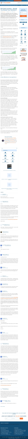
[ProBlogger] (5, 3)
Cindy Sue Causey (4, 231)
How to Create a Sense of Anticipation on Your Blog (9, 170)
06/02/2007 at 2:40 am (7, 225)
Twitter (11, 142)
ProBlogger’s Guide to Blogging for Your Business (20, 431)
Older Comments (3, 406)
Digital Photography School (7, 36)
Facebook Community (23, 2)
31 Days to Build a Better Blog (18, 429)
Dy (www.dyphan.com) (5, 224)
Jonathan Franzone (4, 343)
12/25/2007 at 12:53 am (8, 401)
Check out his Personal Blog (17, 0)
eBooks (8, 5)
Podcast (6, 5)
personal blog (6, 141)
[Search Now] (26, 5)
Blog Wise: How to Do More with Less (19, 432)
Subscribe (21, 418)
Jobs (12, 5)
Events (17, 5)
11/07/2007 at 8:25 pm (6, 389)
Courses (15, 5)
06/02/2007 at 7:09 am (6, 255)
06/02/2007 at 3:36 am (5, 232)
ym (2, 378)
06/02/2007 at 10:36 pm (5, 276)
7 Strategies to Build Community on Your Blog (6, 432)
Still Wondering (12, 140)
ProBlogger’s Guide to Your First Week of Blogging (20, 430)
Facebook (13, 142)
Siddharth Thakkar (4, 254)
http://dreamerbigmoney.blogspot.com (6, 385)
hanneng (3, 194)
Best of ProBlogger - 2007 (5, 400)
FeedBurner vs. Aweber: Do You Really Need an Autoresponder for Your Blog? (9, 179)
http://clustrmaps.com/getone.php (12, 219)
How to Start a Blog (3, 429)
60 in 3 (3, 267)
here (15, 141)
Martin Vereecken (4, 388)
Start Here (2, 5)
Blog (4, 5)
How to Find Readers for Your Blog (5, 431)
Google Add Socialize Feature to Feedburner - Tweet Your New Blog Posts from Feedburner (9, 188)
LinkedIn (6, 143)
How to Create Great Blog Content (5, 430)
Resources (10, 5)
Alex (3, 332)
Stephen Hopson (4, 201)
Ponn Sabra (3, 318)
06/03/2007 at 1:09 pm (5, 284)
